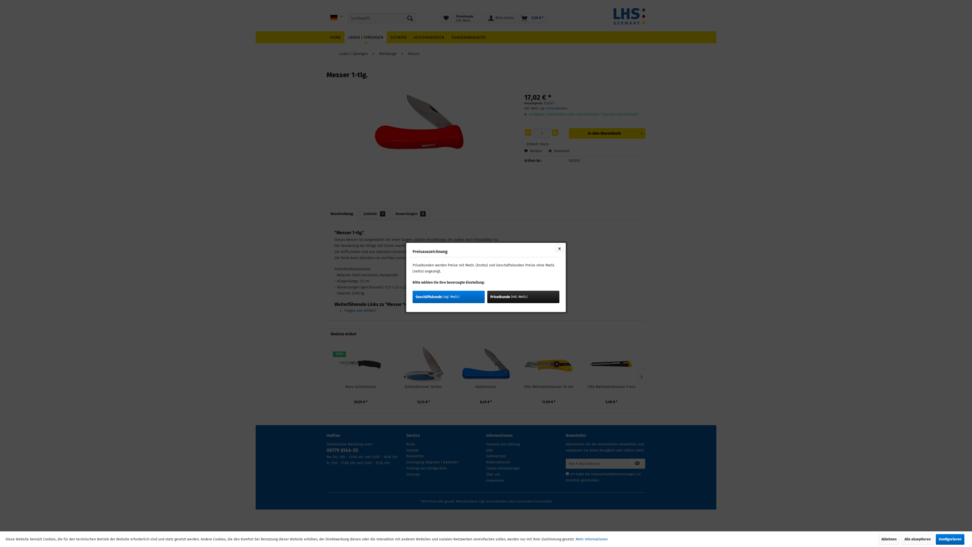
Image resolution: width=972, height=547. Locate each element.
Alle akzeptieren (917, 539)
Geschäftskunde (437, 297)
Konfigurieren (950, 539)
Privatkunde (509, 297)
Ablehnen (889, 539)
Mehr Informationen (592, 539)
